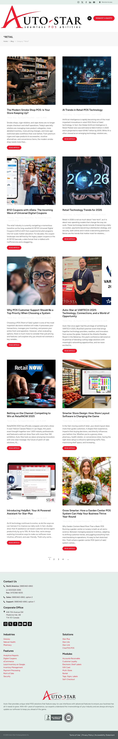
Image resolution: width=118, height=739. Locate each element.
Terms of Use (75, 735)
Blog (14, 118)
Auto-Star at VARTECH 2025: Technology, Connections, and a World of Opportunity (85, 313)
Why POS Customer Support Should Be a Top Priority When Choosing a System (30, 311)
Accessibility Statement (105, 735)
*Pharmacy (19, 218)
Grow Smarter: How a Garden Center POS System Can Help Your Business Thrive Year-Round (86, 513)
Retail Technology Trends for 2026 (82, 209)
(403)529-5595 (14, 590)
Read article (14, 147)
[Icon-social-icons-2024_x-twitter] (82, 2)
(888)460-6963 (26, 586)
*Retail (9, 118)
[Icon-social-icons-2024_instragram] (78, 2)
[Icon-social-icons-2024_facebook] (86, 2)
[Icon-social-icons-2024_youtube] (94, 2)
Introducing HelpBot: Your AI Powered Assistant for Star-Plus (29, 512)
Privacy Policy (87, 735)
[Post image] (31, 80)
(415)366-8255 (16, 593)
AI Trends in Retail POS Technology (82, 109)
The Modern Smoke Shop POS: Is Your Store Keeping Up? (28, 111)
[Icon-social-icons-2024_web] (30, 624)
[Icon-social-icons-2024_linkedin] (90, 2)
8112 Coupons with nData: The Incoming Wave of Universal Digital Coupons (30, 211)
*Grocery (10, 218)
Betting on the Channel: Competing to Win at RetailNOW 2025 (29, 415)
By (26, 118)
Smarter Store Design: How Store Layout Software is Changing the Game (85, 415)
